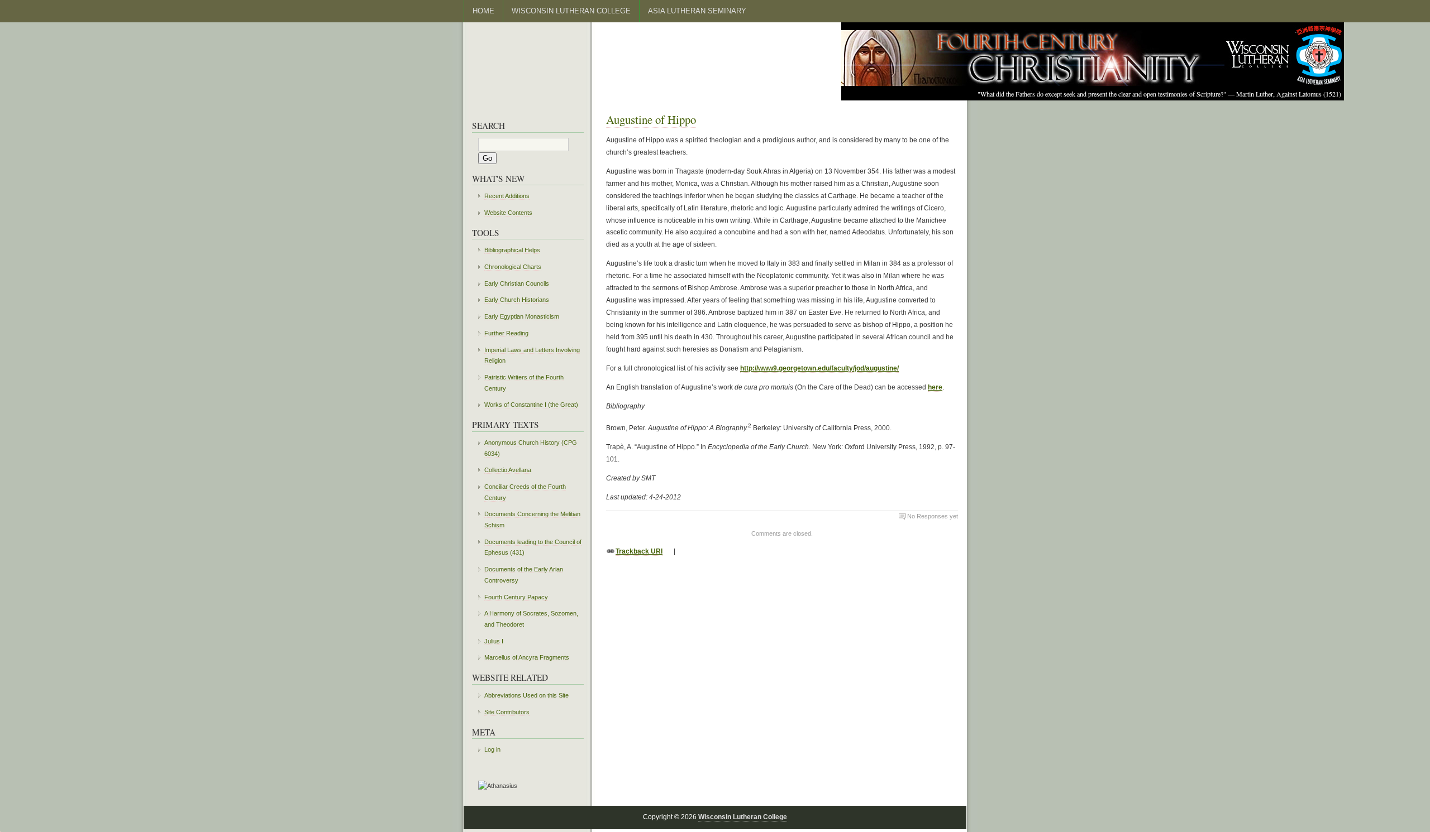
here (935, 387)
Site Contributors (507, 712)
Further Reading (506, 333)
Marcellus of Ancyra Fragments (526, 657)
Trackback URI (639, 551)
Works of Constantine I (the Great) (531, 404)
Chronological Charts (512, 266)
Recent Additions (507, 196)
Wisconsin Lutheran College (571, 11)
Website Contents (508, 212)
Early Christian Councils (516, 283)
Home (483, 11)
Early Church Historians (516, 299)
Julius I (493, 641)
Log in (492, 749)
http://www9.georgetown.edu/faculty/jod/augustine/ (819, 368)
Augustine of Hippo (651, 119)
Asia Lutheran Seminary (697, 11)
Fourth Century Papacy (516, 597)
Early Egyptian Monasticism (521, 316)
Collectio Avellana (507, 470)
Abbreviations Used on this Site (526, 695)
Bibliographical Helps (512, 250)
